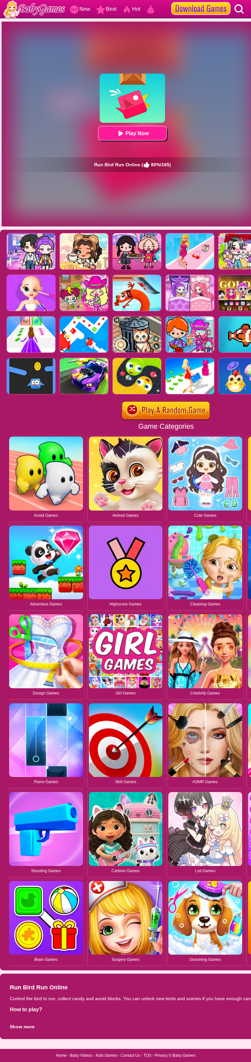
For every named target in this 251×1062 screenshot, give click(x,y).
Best (111, 9)
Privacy (161, 1055)
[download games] (201, 2)
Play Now (137, 133)
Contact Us (130, 1055)
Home (61, 1055)
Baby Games (184, 1055)
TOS (147, 1055)
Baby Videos (81, 1055)
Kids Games (106, 1055)
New (84, 9)
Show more (22, 1026)
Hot (136, 9)
